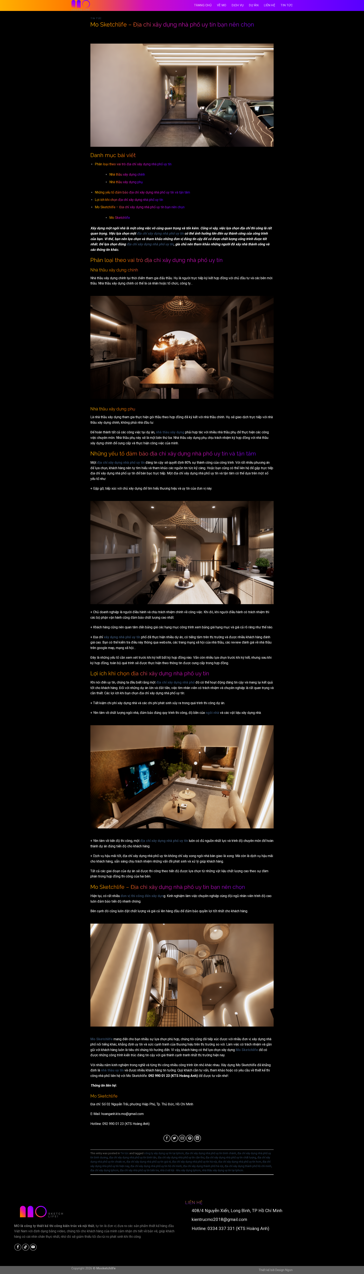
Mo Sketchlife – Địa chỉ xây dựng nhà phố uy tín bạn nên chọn (140, 207)
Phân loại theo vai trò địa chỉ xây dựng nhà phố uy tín (133, 164)
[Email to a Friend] (182, 1138)
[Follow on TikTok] (25, 1247)
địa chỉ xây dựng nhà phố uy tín (160, 233)
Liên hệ (269, 5)
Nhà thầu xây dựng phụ (126, 182)
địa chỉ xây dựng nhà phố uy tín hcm (239, 1161)
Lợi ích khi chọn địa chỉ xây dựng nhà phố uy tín (129, 200)
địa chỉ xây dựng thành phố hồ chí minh (248, 1166)
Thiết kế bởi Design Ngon (276, 1270)
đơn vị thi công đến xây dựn (142, 896)
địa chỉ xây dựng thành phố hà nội (203, 1166)
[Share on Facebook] (166, 1138)
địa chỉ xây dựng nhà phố (175, 682)
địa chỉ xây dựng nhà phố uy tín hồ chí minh (156, 1166)
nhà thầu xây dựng (170, 432)
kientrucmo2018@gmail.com (218, 1219)
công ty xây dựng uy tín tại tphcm (164, 1153)
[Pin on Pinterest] (189, 1138)
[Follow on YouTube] (33, 1247)
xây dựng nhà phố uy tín (122, 637)
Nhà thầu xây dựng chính (127, 174)
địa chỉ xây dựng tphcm (104, 1170)
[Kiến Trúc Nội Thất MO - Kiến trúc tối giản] (92, 5)
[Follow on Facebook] (17, 1247)
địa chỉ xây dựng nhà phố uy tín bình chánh (210, 1153)
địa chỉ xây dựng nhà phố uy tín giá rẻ (148, 1161)
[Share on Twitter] (174, 1138)
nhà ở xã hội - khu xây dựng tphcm (180, 1170)
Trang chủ (202, 5)
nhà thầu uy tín (112, 1070)
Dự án (253, 5)
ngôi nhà (212, 713)
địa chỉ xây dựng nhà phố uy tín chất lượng (231, 1157)
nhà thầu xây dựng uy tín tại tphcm (222, 1170)
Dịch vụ (238, 5)
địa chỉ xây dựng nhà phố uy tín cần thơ (181, 1157)
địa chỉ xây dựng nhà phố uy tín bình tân (133, 1157)
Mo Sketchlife (119, 218)
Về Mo (221, 5)
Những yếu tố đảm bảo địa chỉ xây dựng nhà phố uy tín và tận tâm (142, 192)
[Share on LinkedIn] (197, 1138)
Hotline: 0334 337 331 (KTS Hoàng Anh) (229, 1228)
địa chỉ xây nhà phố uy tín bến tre (139, 1170)
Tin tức (287, 5)
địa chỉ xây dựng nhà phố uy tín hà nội (194, 1161)
